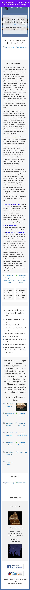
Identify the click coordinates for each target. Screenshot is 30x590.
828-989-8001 (15, 541)
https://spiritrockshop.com (15, 528)
